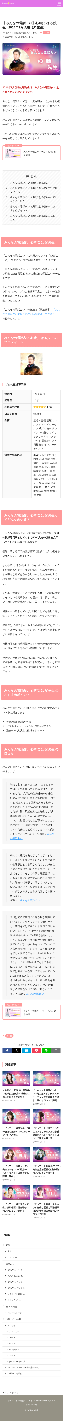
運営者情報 (20, 1400)
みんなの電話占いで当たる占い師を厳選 (39, 153)
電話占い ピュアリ (16, 1269)
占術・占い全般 (13, 1319)
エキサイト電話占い (17, 1294)
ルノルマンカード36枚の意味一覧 (23, 1367)
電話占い (10, 1263)
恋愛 (8, 1245)
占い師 (46, 32)
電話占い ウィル (15, 1282)
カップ (12, 1355)
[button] (7, 1050)
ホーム (10, 1400)
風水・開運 (11, 1306)
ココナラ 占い (14, 1300)
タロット (12, 1325)
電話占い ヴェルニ (16, 1287)
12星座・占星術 (15, 1373)
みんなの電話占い (30, 900)
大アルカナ (14, 1331)
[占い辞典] (8, 3)
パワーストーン (15, 1312)
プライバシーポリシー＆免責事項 (41, 1400)
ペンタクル (14, 1349)
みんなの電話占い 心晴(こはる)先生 (30, 182)
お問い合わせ (31, 1404)
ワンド (12, 1343)
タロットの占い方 (17, 1361)
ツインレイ (13, 1257)
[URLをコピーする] (56, 1050)
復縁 (10, 1251)
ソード (12, 1337)
